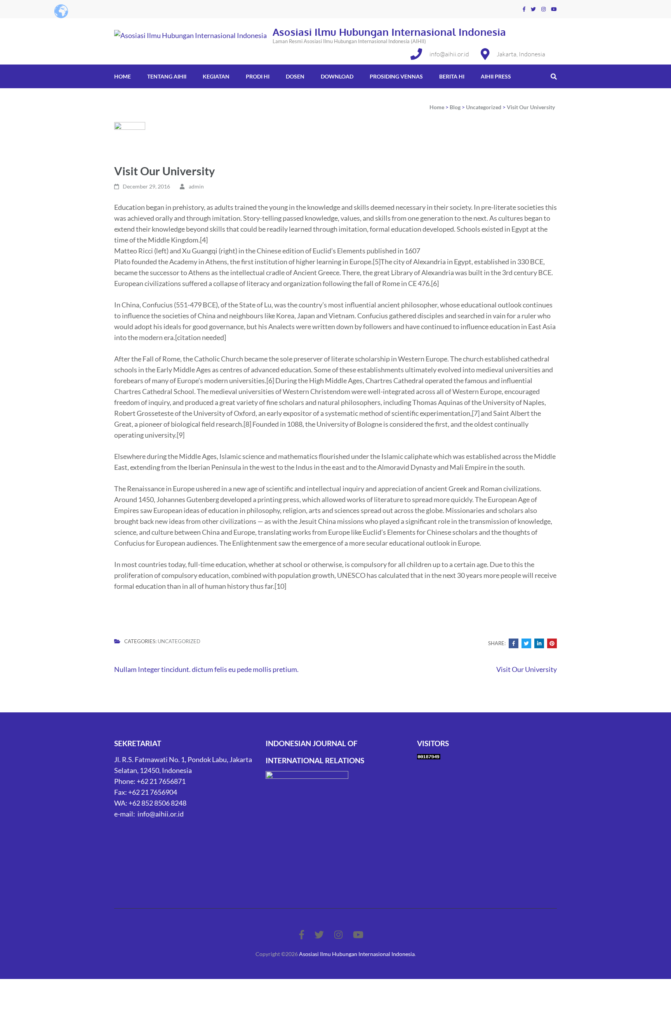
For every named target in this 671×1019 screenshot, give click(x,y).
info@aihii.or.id (449, 54)
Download (337, 76)
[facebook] (524, 9)
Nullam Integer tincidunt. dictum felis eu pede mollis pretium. (206, 669)
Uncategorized (179, 641)
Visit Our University (526, 669)
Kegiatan (216, 76)
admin (196, 186)
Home (122, 76)
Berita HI (451, 76)
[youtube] (554, 9)
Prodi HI (257, 76)
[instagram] (543, 9)
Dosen (295, 76)
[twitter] (533, 9)
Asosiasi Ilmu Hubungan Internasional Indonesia (389, 31)
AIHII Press (496, 76)
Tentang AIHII (166, 76)
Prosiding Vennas (396, 76)
